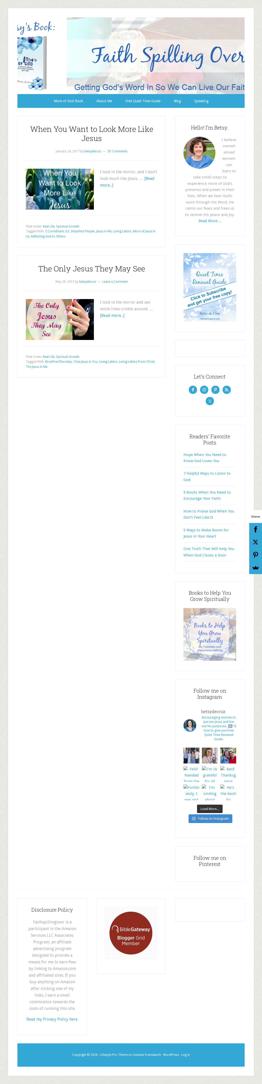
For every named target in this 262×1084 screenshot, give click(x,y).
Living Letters (122, 231)
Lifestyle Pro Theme (114, 1055)
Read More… (210, 221)
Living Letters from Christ (137, 361)
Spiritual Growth (67, 226)
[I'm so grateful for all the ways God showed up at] (210, 774)
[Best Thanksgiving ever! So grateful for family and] (228, 774)
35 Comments (117, 151)
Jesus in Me (104, 231)
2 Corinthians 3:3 (57, 231)
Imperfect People (83, 231)
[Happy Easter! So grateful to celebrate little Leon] (191, 755)
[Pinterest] (255, 555)
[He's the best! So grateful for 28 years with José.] (228, 792)
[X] (255, 542)
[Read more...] (112, 315)
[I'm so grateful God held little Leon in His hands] (210, 755)
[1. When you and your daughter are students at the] (228, 755)
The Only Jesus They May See (91, 268)
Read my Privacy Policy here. (52, 1019)
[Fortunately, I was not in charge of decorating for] (191, 792)
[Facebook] (255, 529)
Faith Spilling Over (131, 55)
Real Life (48, 226)
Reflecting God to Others (48, 236)
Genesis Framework (147, 1055)
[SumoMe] (255, 567)
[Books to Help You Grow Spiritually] (209, 659)
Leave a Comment (115, 281)
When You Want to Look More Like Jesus (91, 133)
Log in (185, 1055)
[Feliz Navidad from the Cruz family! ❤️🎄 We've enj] (191, 774)
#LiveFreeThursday (58, 361)
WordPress (171, 1055)
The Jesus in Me (36, 367)
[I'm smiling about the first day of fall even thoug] (210, 792)
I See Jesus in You (85, 361)
